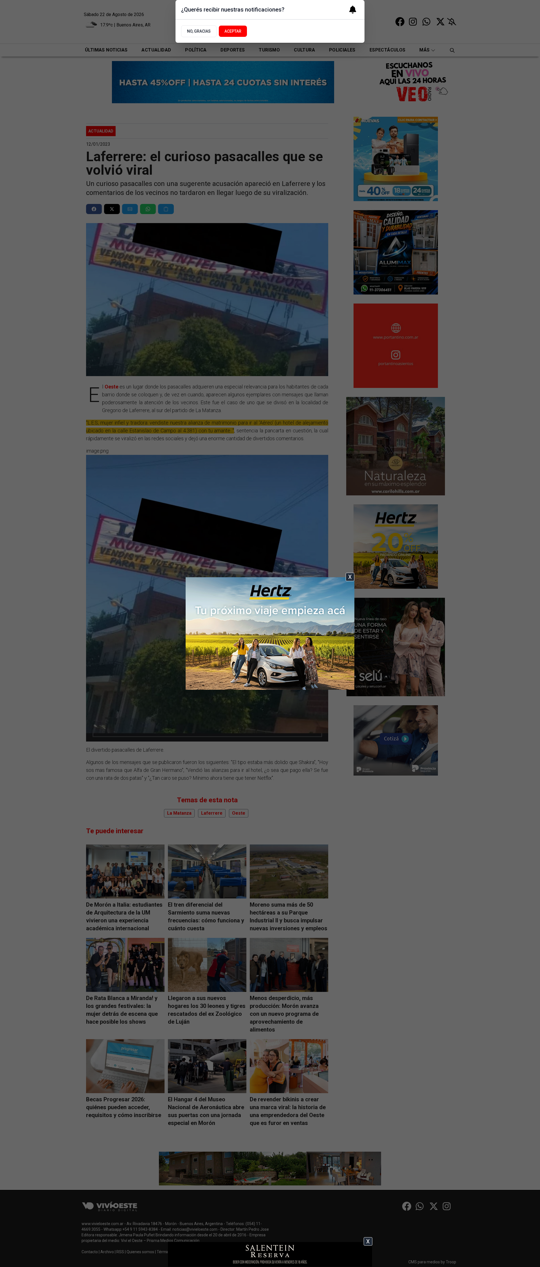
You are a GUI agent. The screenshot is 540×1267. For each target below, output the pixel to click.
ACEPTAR (232, 31)
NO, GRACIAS (199, 31)
